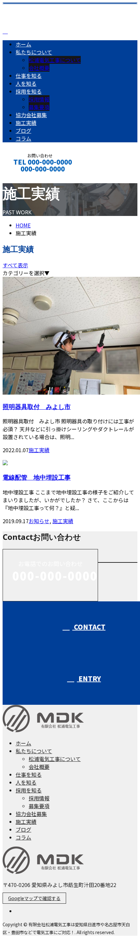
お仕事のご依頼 (25, 177)
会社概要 (39, 68)
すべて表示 (15, 265)
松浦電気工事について (55, 60)
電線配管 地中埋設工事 (37, 477)
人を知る (26, 83)
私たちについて (34, 52)
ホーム (23, 44)
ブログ (23, 130)
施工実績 (26, 123)
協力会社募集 (31, 115)
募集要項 (39, 107)
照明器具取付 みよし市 (37, 406)
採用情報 (39, 99)
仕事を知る (29, 76)
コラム (23, 138)
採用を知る (29, 91)
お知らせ (39, 521)
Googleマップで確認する (34, 898)
